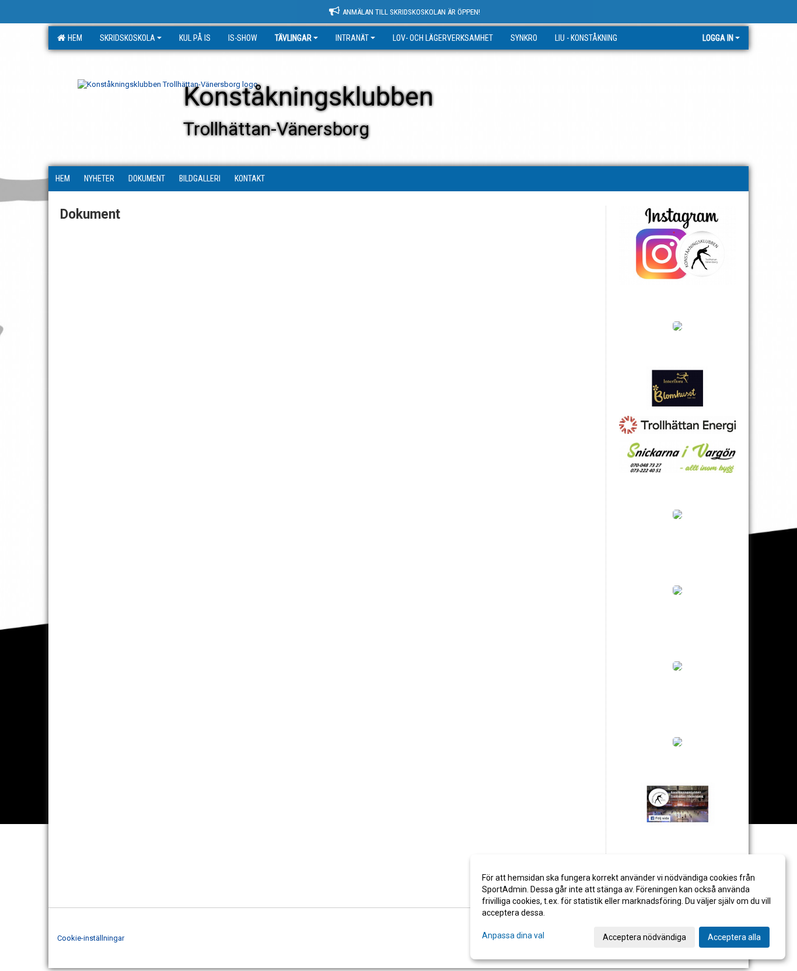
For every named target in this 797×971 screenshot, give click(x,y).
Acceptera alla (734, 937)
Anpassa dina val (513, 935)
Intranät (352, 38)
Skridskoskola (127, 38)
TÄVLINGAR (293, 38)
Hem (73, 38)
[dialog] (627, 906)
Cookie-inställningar (90, 938)
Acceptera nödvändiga (644, 937)
